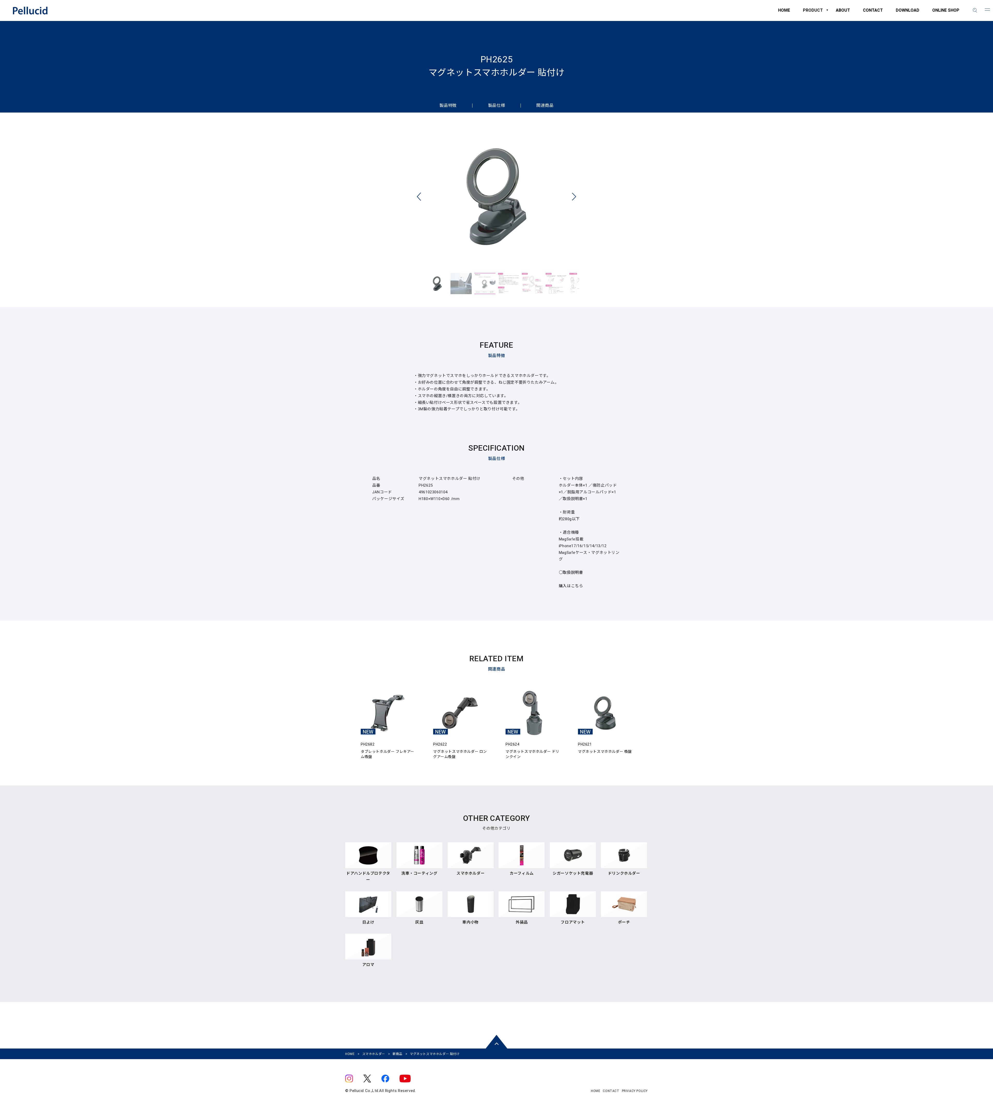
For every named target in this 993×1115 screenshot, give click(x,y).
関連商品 (544, 105)
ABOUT (843, 13)
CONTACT (873, 13)
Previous (418, 196)
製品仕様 (496, 105)
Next (574, 196)
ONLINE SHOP (945, 13)
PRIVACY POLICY (635, 1091)
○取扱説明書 (571, 572)
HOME (784, 13)
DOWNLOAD (907, 13)
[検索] (975, 10)
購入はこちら (571, 586)
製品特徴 (447, 105)
